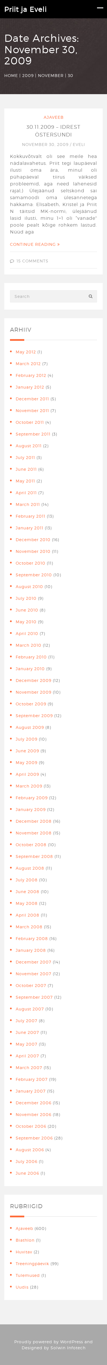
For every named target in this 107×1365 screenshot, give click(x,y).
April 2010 (27, 633)
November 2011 (32, 410)
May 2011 (25, 480)
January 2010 (30, 668)
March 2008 (29, 926)
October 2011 (30, 422)
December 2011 (32, 398)
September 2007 (34, 997)
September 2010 (34, 574)
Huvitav (24, 1251)
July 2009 (26, 739)
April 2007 (27, 1055)
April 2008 (27, 915)
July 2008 (27, 879)
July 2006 (26, 1161)
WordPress (71, 1341)
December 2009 (33, 680)
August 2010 (29, 586)
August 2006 (30, 1149)
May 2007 (26, 1044)
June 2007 (27, 1032)
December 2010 (33, 539)
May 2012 (26, 351)
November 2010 (33, 551)
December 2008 (34, 821)
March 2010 (28, 645)
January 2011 (29, 527)
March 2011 (28, 504)
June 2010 (27, 610)
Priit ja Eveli (25, 9)
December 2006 (33, 1102)
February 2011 (30, 516)
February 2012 (31, 375)
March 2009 (29, 786)
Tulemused (28, 1275)
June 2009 (27, 750)
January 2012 (30, 387)
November (51, 75)
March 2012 (28, 363)
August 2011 (29, 445)
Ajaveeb (54, 117)
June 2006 (27, 1173)
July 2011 (25, 457)
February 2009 (32, 797)
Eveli (79, 144)
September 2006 (34, 1137)
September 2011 (33, 434)
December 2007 (33, 962)
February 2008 (32, 938)
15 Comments (33, 260)
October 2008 (31, 844)
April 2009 (27, 774)
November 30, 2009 (46, 144)
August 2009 (30, 727)
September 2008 (34, 856)
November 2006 (33, 1114)
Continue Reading (33, 244)
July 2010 (26, 598)
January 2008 (31, 950)
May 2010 (26, 621)
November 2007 (33, 973)
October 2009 (31, 703)
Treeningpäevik (32, 1263)
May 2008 (27, 903)
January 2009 (31, 809)
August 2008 (30, 868)
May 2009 (26, 762)
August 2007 (30, 1008)
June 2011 (26, 469)
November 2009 (33, 692)
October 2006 (31, 1126)
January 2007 (31, 1091)
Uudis (22, 1287)
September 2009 (34, 715)
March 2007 (29, 1067)
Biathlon (25, 1240)
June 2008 (27, 891)
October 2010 (30, 563)
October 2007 (31, 985)
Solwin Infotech (68, 1347)
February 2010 (31, 656)
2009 (28, 75)
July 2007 (26, 1020)
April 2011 (26, 492)
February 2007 (32, 1079)
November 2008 (34, 832)
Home (11, 75)
